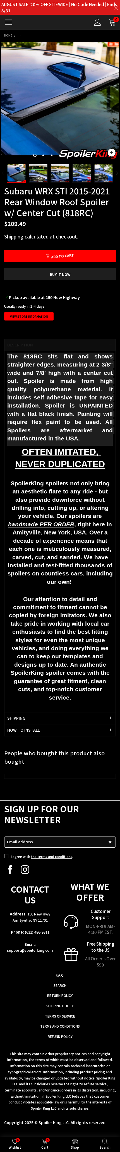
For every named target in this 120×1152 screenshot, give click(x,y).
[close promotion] (116, 7)
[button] (3, 173)
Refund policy (60, 1036)
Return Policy (60, 995)
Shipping (13, 236)
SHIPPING (16, 718)
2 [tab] (43, 155)
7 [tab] (85, 155)
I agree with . (42, 856)
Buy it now (60, 274)
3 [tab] (51, 155)
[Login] (97, 22)
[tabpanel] (60, 101)
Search (60, 985)
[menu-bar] (10, 22)
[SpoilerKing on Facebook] (10, 869)
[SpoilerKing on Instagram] (25, 869)
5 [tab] (68, 155)
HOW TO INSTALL (23, 730)
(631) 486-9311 (37, 932)
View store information (29, 316)
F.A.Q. (60, 975)
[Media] (111, 152)
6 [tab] (77, 155)
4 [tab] (60, 155)
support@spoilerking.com (30, 950)
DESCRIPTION (20, 345)
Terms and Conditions (60, 1026)
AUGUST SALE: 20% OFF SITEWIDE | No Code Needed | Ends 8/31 (59, 7)
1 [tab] (35, 155)
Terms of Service (60, 1016)
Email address (20, 841)
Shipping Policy (60, 1005)
